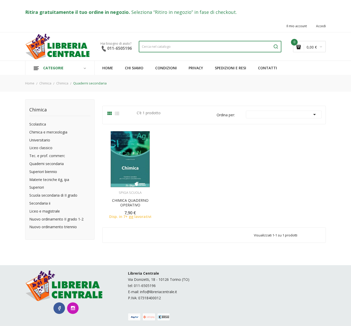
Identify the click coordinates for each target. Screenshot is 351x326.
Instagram (73, 308)
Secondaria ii (39, 203)
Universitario (39, 140)
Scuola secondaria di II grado (53, 195)
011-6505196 (145, 285)
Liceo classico (40, 148)
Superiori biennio (43, 172)
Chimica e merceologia (48, 132)
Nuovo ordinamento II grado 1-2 (56, 219)
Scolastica (37, 124)
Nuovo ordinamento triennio (53, 227)
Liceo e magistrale (44, 211)
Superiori (36, 187)
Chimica (38, 110)
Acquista (134, 189)
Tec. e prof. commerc (47, 156)
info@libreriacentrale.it (158, 291)
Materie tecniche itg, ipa (49, 180)
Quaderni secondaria (46, 164)
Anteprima (116, 189)
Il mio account (297, 26)
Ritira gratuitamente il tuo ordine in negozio (77, 12)
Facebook (59, 308)
